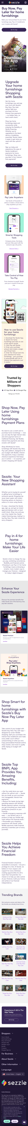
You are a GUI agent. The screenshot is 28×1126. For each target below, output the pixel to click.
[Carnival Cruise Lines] (20, 956)
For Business (7, 1053)
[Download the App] (14, 53)
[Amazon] (20, 912)
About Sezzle (7, 1059)
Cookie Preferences (6, 1091)
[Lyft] (7, 942)
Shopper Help (5, 1042)
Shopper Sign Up (6, 1050)
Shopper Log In (6, 1044)
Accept (7, 1121)
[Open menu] (2, 2)
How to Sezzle (5, 1037)
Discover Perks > (14, 248)
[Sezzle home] (14, 2)
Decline (15, 1121)
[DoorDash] (20, 942)
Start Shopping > (14, 208)
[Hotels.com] (7, 912)
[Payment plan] (14, 263)
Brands (3, 1046)
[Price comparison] (14, 222)
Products (4, 1048)
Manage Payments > (14, 289)
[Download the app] (14, 1015)
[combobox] (13, 1074)
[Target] (7, 988)
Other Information (10, 1064)
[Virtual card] (14, 185)
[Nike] (20, 973)
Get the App (14, 29)
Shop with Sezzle (6, 1041)
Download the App (7, 1039)
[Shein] (20, 988)
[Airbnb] (20, 927)
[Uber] (7, 958)
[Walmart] (7, 927)
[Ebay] (7, 973)
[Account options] (25, 2)
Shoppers (6, 1033)
